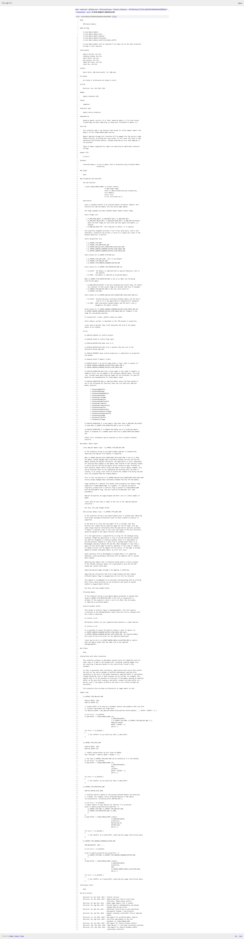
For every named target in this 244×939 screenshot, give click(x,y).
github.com (93, 9)
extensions (80, 12)
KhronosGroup (106, 9)
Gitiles (11, 936)
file (114, 16)
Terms (22, 936)
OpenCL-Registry (120, 9)
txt (236, 936)
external (83, 9)
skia (77, 9)
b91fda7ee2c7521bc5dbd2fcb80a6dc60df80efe (148, 9)
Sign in (240, 3)
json (240, 936)
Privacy (16, 936)
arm (88, 12)
